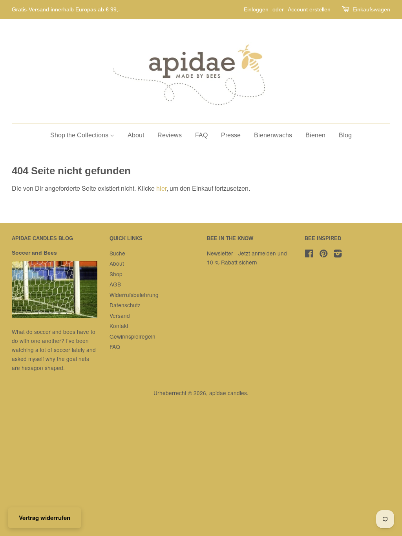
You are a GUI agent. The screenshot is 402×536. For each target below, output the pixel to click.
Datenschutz (125, 305)
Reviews (169, 135)
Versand (120, 315)
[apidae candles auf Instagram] (337, 255)
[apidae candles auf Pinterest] (323, 255)
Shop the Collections (80, 135)
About (136, 135)
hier (161, 188)
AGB (115, 284)
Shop (116, 274)
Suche (117, 253)
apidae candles (228, 393)
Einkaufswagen (371, 9)
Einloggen (256, 9)
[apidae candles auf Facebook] (309, 255)
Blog (345, 135)
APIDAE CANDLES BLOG (42, 238)
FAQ (201, 135)
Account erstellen (309, 9)
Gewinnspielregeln (132, 336)
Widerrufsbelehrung (134, 295)
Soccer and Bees (34, 253)
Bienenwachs (273, 135)
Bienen (315, 135)
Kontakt (119, 326)
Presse (231, 135)
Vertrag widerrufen (44, 517)
